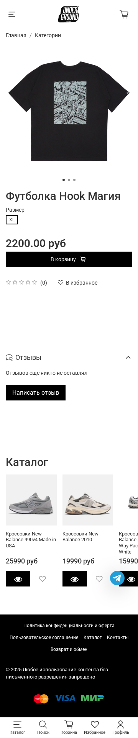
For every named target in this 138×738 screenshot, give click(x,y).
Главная (16, 35)
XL (12, 219)
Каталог (93, 637)
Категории (48, 35)
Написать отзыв (35, 392)
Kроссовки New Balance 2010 (80, 536)
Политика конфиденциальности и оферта (69, 625)
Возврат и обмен (69, 649)
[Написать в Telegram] (117, 578)
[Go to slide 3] (74, 180)
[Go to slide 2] (69, 180)
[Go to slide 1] (63, 180)
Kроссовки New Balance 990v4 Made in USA (31, 539)
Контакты (117, 637)
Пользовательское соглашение (44, 637)
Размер (15, 210)
